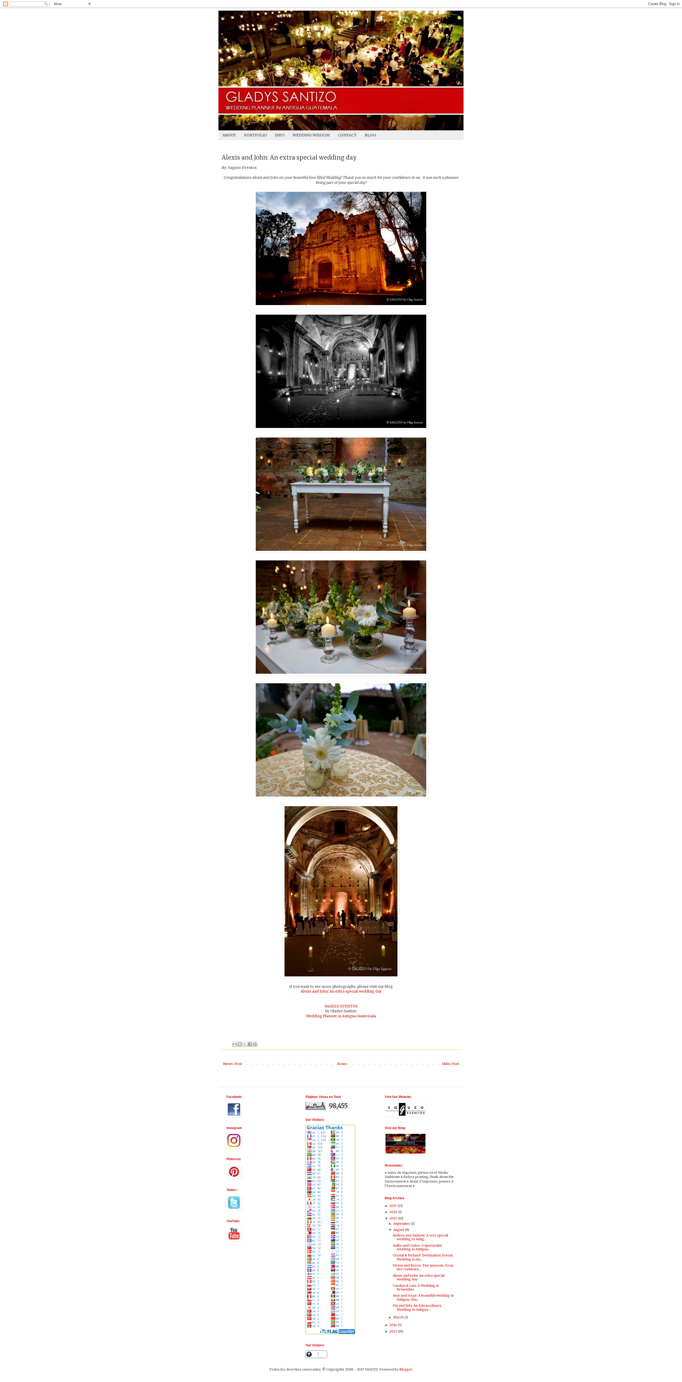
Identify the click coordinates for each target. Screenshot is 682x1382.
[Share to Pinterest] (255, 1044)
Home (342, 1064)
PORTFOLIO (255, 135)
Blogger (405, 1369)
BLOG (370, 135)
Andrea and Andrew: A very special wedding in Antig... (420, 1237)
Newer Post (232, 1064)
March (398, 1317)
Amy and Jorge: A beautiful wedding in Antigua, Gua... (423, 1297)
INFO (280, 135)
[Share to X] (244, 1044)
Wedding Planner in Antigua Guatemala (341, 1016)
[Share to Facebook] (250, 1044)
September (402, 1224)
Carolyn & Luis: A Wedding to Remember (416, 1287)
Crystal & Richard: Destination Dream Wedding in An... (423, 1257)
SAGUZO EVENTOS (341, 1006)
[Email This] (234, 1044)
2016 (393, 1212)
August (399, 1230)
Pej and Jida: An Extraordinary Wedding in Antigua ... (417, 1307)
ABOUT (229, 135)
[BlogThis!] (239, 1044)
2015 (393, 1218)
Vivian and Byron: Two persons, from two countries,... (423, 1267)
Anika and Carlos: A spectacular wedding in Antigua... (417, 1247)
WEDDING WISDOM (311, 135)
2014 (393, 1325)
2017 (393, 1206)
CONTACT (347, 135)
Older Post (450, 1064)
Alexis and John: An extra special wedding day (341, 991)
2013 (393, 1331)
